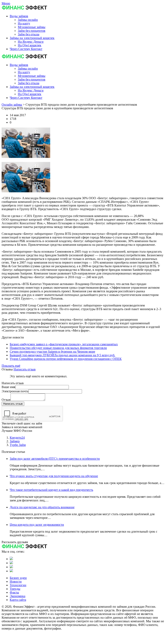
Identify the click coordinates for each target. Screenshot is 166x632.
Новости (16, 581)
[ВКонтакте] (11, 559)
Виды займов (19, 65)
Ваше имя (8, 387)
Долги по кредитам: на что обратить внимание (42, 507)
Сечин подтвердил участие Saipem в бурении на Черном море (52, 351)
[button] (19, 16)
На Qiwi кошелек (29, 94)
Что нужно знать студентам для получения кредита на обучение (54, 476)
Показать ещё (11, 365)
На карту (24, 72)
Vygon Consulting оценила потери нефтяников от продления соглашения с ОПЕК (66, 359)
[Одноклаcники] (11, 563)
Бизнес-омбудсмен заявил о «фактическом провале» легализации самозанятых (64, 344)
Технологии (18, 585)
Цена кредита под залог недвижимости (37, 524)
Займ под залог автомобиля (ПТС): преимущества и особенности (55, 458)
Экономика (17, 596)
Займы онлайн (28, 68)
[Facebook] (11, 567)
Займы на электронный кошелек (32, 86)
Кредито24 (17, 437)
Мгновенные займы (31, 76)
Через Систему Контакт (26, 97)
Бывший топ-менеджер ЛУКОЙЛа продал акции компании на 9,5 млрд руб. (62, 355)
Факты (14, 592)
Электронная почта (15, 391)
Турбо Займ (18, 445)
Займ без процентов (31, 79)
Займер (15, 441)
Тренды (15, 589)
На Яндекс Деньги (31, 90)
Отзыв (6, 399)
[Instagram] (11, 571)
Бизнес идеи (18, 578)
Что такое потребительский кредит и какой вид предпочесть (51, 490)
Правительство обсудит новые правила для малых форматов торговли (58, 348)
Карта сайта (18, 599)
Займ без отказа (28, 83)
